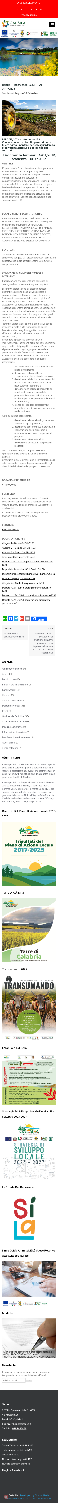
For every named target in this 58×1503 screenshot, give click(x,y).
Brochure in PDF (10, 529)
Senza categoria (10, 748)
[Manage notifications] (6, 1497)
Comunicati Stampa (12, 700)
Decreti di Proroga (11, 705)
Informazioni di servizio (14, 732)
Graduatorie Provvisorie (14, 721)
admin (35, 93)
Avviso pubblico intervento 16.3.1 (18, 557)
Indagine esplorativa (12, 726)
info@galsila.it (16, 1419)
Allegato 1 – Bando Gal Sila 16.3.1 (18, 543)
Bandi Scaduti (9, 690)
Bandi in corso (9, 679)
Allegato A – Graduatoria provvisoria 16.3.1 (23, 583)
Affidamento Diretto (12, 668)
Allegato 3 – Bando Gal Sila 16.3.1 (18, 552)
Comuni (6, 695)
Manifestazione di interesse (16, 737)
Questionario (8, 742)
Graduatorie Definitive (13, 716)
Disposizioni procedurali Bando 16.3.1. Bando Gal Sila (28, 573)
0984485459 (19, 1428)
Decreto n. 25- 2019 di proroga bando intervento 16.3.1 (29, 595)
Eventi (5, 711)
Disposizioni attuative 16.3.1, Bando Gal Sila (23, 569)
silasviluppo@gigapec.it (19, 1424)
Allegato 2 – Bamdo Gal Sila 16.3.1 (18, 547)
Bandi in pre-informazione (15, 684)
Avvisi (5, 674)
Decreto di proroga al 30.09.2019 (18, 578)
